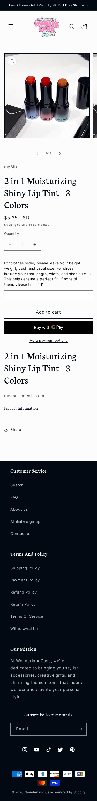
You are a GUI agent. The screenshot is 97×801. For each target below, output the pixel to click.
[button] (11, 26)
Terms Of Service (26, 616)
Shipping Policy (25, 568)
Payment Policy (25, 580)
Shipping (10, 225)
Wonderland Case (39, 792)
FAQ (14, 497)
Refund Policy (23, 592)
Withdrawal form (26, 628)
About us (19, 509)
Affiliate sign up (25, 521)
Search (17, 485)
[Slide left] (36, 153)
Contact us (21, 533)
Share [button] (15, 429)
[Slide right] (60, 153)
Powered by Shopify (70, 792)
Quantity (11, 234)
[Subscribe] (80, 729)
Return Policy (23, 604)
